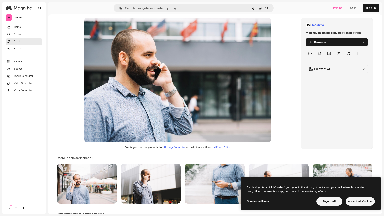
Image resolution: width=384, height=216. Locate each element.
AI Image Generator (175, 147)
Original (109, 25)
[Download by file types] (364, 42)
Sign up (371, 8)
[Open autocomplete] (119, 8)
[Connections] (9, 208)
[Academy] (16, 208)
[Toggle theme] (23, 208)
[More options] (358, 53)
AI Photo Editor (221, 147)
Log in (352, 8)
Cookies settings (258, 201)
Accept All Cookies (360, 201)
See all (88, 158)
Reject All (329, 201)
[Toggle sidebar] (39, 8)
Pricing (338, 8)
